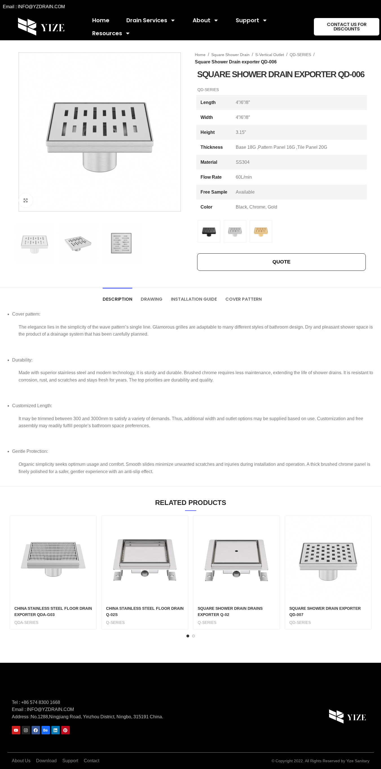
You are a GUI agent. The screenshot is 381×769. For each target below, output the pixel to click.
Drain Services (146, 20)
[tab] (117, 296)
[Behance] (45, 730)
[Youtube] (16, 730)
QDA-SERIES (26, 622)
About (201, 20)
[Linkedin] (55, 730)
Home (100, 20)
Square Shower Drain (230, 54)
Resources (107, 33)
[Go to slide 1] (187, 636)
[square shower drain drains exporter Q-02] (236, 559)
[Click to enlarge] (26, 200)
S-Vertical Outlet (269, 54)
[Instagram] (26, 730)
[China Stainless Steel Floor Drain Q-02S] (145, 559)
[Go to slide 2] (193, 636)
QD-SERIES (300, 54)
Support (247, 20)
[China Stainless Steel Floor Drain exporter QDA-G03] (53, 559)
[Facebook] (36, 730)
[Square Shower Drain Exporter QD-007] (328, 559)
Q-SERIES (115, 622)
